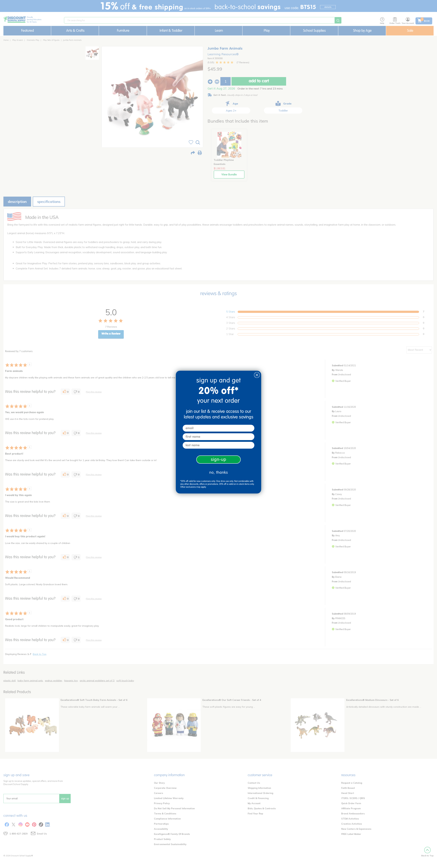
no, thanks (218, 472)
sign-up (218, 459)
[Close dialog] (256, 375)
